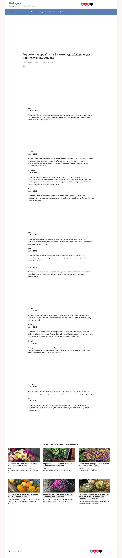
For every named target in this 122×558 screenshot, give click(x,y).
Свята (62, 12)
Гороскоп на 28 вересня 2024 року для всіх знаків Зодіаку (23, 495)
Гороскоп (14, 12)
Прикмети (52, 12)
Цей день (15, 3)
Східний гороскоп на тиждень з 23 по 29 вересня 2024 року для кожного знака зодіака (94, 496)
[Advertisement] (61, 31)
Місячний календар (38, 12)
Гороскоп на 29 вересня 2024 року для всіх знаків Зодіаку (94, 464)
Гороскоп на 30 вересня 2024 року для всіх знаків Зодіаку (58, 464)
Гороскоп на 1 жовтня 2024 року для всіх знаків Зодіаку (22, 464)
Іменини (24, 12)
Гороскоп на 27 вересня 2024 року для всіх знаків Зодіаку (58, 495)
